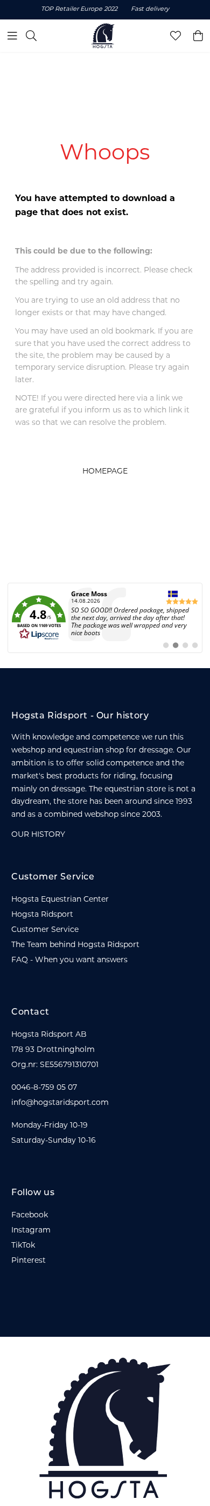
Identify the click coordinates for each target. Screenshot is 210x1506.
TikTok (23, 1246)
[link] (105, 618)
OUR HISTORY (38, 835)
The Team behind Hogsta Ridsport (75, 945)
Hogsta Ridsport (42, 915)
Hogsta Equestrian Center (60, 900)
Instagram (31, 1231)
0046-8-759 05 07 (44, 1088)
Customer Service (45, 930)
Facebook (29, 1215)
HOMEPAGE (105, 472)
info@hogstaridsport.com (60, 1103)
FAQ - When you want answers (69, 960)
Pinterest (28, 1261)
